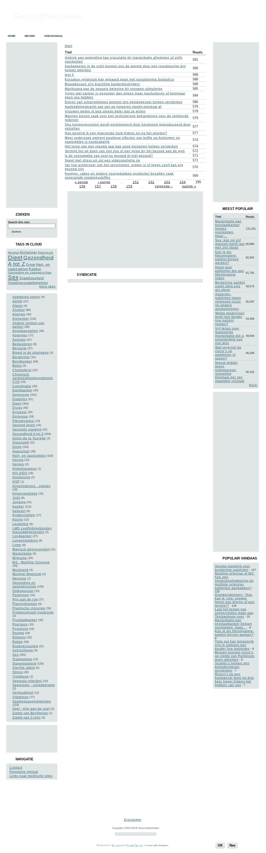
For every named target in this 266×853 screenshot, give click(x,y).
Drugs (17, 408)
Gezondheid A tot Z (28, 434)
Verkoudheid (22, 692)
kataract (19, 511)
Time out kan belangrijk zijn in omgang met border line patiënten (234, 645)
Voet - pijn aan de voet (31, 709)
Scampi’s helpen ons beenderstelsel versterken (232, 666)
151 (136, 182)
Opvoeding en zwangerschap (30, 272)
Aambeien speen (26, 297)
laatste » (189, 186)
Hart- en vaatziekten (29, 456)
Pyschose (20, 629)
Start (68, 46)
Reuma (18, 633)
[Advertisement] (31, 738)
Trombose (20, 676)
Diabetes (19, 399)
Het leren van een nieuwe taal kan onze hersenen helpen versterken (121, 146)
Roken (17, 642)
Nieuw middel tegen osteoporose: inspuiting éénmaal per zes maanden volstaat (229, 372)
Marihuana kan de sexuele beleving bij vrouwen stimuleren (114, 89)
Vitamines (20, 697)
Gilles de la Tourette (29, 438)
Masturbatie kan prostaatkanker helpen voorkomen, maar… (233, 623)
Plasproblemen (24, 604)
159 (129, 186)
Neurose (19, 578)
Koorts (17, 519)
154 (183, 182)
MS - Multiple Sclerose (31, 562)
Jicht (16, 498)
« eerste (81, 182)
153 (167, 182)
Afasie (17, 306)
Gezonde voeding (26, 429)
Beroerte (19, 348)
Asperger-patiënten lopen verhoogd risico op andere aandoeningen (228, 301)
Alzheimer (28, 252)
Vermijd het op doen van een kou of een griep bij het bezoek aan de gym (125, 151)
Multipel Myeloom (26, 574)
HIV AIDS (19, 473)
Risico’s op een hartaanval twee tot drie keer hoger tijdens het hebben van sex (234, 679)
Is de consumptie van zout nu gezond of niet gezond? (109, 156)
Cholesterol (22, 370)
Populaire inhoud (24, 772)
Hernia (18, 460)
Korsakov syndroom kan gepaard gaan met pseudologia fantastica (119, 79)
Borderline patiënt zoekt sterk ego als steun (230, 286)
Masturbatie (22, 553)
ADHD (17, 301)
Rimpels (19, 637)
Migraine (19, 558)
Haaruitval (21, 451)
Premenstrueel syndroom (33, 612)
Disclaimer (133, 820)
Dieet (15, 257)
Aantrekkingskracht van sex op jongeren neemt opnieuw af (113, 106)
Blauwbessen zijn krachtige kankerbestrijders (102, 84)
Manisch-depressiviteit (31, 549)
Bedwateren (22, 344)
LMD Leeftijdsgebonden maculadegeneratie (32, 530)
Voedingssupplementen (28, 283)
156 (82, 186)
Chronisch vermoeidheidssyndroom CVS (32, 378)
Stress (17, 672)
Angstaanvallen (25, 331)
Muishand (20, 570)
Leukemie (20, 524)
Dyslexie (19, 412)
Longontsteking (25, 540)
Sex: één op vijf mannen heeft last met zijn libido (230, 243)
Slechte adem (23, 668)
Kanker (35, 269)
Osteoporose (22, 591)
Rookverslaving (25, 646)
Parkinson (20, 595)
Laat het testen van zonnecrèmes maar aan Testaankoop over (234, 613)
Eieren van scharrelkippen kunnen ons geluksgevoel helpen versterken (124, 102)
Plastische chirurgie (28, 608)
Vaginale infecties (27, 681)
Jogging (19, 502)
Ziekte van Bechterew (30, 713)
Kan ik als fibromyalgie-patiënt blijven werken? (227, 257)
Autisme (19, 340)
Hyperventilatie (25, 493)
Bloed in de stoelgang (30, 352)
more (253, 385)
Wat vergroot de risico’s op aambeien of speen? (228, 353)
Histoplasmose (24, 468)
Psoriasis (20, 624)
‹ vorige (104, 182)
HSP (16, 481)
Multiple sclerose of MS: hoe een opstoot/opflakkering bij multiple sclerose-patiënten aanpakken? (235, 581)
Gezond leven (23, 425)
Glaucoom (20, 442)
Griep (30, 265)
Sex (13, 277)
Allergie (18, 314)
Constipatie (21, 386)
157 (98, 186)
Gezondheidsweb (48, 16)
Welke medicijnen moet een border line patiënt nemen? (229, 318)
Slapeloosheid (31, 278)
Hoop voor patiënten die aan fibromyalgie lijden (229, 272)
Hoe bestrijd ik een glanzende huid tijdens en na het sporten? (116, 133)
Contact (16, 767)
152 (151, 182)
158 (114, 186)
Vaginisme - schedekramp (33, 685)
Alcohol (13, 252)
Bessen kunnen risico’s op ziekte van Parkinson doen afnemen (235, 656)
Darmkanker (22, 390)
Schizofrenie (22, 650)
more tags (47, 286)
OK (220, 845)
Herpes (18, 464)
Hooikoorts (21, 477)
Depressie (45, 252)
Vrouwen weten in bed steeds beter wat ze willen (105, 111)
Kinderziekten (23, 515)
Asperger (19, 335)
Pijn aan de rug (25, 599)
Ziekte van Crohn (26, 717)
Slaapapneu (22, 659)
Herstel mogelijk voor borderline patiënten (232, 568)
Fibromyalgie (23, 421)
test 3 (69, 75)
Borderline (21, 357)
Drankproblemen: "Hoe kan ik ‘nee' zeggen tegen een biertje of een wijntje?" (235, 600)
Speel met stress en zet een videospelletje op (102, 160)
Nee (232, 845)
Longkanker (22, 536)
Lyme (16, 545)
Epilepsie (20, 416)
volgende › (163, 186)
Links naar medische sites (31, 776)
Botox (17, 365)
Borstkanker (22, 361)
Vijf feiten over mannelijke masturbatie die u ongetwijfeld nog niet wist (229, 336)
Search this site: (19, 222)
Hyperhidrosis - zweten (31, 486)
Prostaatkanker (24, 620)
